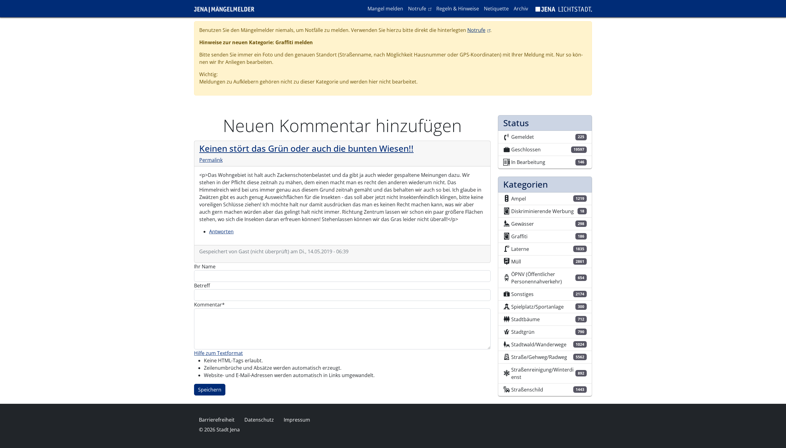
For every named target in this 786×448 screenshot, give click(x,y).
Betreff (202, 285)
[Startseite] (226, 8)
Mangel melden (385, 8)
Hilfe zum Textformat (218, 353)
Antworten (221, 231)
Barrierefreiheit (217, 419)
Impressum (297, 419)
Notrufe (421, 8)
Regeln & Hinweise (457, 8)
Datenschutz (259, 419)
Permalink (211, 160)
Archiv (521, 8)
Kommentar (208, 304)
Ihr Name (205, 266)
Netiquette (496, 8)
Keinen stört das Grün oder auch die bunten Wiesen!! (306, 148)
